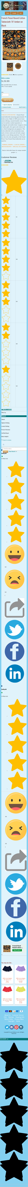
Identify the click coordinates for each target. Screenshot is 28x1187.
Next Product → (23, 107)
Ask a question (18, 74)
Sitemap (11, 1017)
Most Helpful (4, 436)
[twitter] (14, 639)
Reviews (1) (7, 160)
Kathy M (3, 453)
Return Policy (8, 1019)
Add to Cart (7, 100)
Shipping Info (19, 1017)
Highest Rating (5, 423)
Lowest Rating (5, 426)
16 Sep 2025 (4, 696)
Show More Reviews (14, 957)
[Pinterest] (16, 1028)
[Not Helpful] (14, 580)
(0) (5, 567)
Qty (2, 92)
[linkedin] (14, 682)
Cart (21, 13)
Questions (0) (8, 162)
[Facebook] (11, 1028)
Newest (3, 416)
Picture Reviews (5, 429)
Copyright (11, 1021)
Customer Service (18, 1015)
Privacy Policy (19, 1019)
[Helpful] (14, 554)
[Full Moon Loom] (14, 7)
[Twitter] (7, 1028)
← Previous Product (6, 107)
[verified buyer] (14, 693)
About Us (7, 1015)
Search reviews (7, 440)
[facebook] (14, 661)
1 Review (11, 74)
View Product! (17, 950)
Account (14, 13)
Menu (7, 13)
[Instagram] (21, 1028)
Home (18, 1021)
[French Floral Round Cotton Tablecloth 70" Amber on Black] (10, 67)
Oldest (3, 419)
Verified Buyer (5, 433)
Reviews (4, 1039)
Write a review (5, 78)
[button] (5, 74)
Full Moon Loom (15, 1032)
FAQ (5, 1017)
